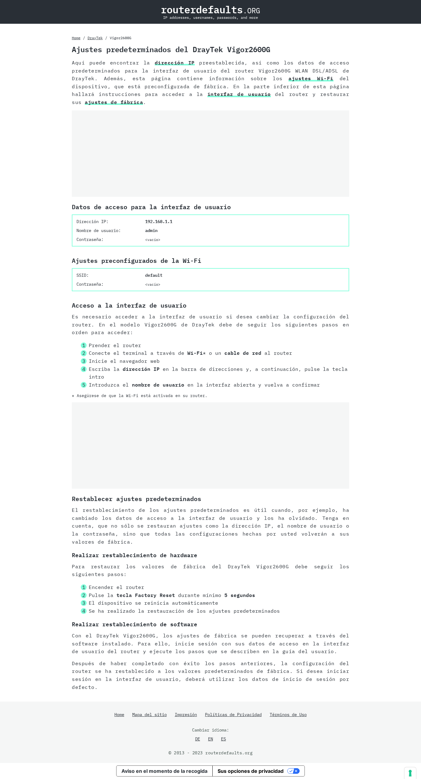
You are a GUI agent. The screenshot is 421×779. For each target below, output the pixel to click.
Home (76, 37)
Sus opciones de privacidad (251, 771)
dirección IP (175, 63)
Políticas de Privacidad (233, 714)
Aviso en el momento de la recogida (164, 771)
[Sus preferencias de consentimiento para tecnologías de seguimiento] (410, 773)
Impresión (186, 714)
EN (210, 739)
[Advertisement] (210, 153)
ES (223, 739)
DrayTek (95, 37)
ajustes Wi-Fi (310, 78)
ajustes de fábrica (114, 102)
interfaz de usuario (239, 94)
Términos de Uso (288, 714)
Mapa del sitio (149, 714)
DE (197, 739)
